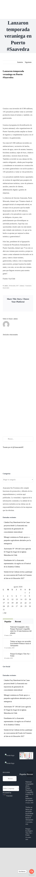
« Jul (4, 613)
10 (4, 599)
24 (4, 606)
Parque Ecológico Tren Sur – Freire (20, 655)
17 (4, 603)
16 (30, 599)
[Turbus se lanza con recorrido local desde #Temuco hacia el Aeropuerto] (6, 642)
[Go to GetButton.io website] (32, 875)
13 (17, 599)
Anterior (20, 62)
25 (8, 606)
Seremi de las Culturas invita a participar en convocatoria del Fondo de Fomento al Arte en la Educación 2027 (18, 575)
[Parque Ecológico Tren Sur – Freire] (6, 654)
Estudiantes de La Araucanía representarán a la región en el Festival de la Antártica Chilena (17, 563)
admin (6, 285)
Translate (9, 796)
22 (25, 603)
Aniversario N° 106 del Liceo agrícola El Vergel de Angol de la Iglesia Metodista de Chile (17, 552)
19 (12, 603)
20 (17, 603)
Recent (18, 621)
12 (12, 599)
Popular (7, 621)
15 (25, 599)
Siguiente (28, 62)
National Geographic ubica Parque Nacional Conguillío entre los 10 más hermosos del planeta (20, 630)
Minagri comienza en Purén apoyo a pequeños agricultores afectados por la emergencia (17, 540)
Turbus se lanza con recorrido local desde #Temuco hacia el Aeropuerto (20, 643)
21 (21, 603)
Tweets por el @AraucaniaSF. (13, 447)
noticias (22, 285)
